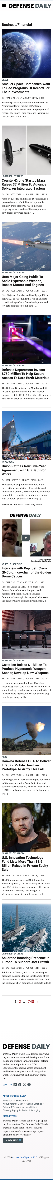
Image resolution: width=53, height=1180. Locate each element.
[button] (4, 5)
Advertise (7, 1100)
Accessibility (28, 1107)
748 (31, 1002)
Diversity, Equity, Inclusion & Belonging (21, 1110)
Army (4, 757)
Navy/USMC (8, 462)
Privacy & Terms (11, 1107)
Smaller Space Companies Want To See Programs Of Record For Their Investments (26, 88)
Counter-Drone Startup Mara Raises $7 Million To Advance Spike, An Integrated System (24, 184)
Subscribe (21, 1100)
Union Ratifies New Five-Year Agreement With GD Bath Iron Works (24, 470)
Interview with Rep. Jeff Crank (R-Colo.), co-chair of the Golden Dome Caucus (26, 572)
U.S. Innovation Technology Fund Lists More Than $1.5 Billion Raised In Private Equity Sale (25, 864)
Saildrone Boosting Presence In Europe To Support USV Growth (25, 960)
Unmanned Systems (12, 176)
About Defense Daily (13, 1103)
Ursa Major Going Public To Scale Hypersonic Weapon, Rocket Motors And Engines (23, 281)
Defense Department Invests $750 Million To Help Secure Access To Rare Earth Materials (25, 374)
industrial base (22, 504)
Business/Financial (14, 272)
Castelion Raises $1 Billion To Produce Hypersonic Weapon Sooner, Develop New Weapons (25, 669)
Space (5, 80)
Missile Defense (12, 564)
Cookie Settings (34, 1103)
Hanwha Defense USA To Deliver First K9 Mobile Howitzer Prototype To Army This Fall (26, 765)
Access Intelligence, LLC (24, 1157)
